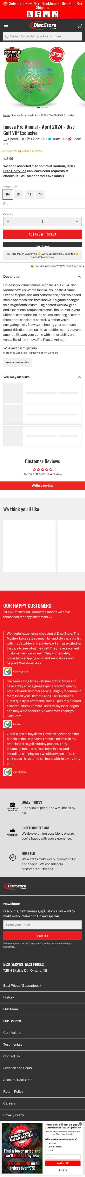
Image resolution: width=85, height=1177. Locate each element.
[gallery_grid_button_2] (46, 107)
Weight (10, 186)
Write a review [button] (42, 485)
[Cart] (77, 25)
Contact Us (11, 1056)
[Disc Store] (42, 25)
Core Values (12, 1032)
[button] (42, 234)
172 (29, 194)
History (8, 997)
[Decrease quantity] (8, 221)
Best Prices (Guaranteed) (22, 985)
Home (6, 115)
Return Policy (13, 1091)
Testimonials (12, 1044)
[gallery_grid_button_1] (42, 107)
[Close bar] (82, 2)
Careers (9, 1103)
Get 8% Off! (62, 1163)
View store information (18, 362)
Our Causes (12, 1021)
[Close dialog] (80, 1124)
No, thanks (63, 1170)
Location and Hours (17, 1068)
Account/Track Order (18, 1080)
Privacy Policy (13, 1115)
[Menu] (7, 25)
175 (40, 194)
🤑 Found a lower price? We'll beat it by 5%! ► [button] (58, 266)
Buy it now (42, 245)
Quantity (8, 214)
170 (8, 194)
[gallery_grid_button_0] (38, 107)
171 (18, 194)
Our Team (10, 1009)
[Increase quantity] (76, 221)
